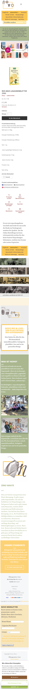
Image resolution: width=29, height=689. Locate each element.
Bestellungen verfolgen (9, 204)
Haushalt (24, 12)
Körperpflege (20, 14)
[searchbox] (14, 22)
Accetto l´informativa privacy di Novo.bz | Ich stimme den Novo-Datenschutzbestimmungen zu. (14, 638)
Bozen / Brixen (14, 659)
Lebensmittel (14, 12)
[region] (14, 675)
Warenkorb (9, 211)
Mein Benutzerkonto (20, 197)
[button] (7, 177)
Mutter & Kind (9, 14)
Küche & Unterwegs (11, 19)
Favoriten (20, 204)
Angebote (5, 12)
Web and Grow (25, 601)
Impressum (14, 586)
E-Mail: (4, 632)
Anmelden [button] (13, 687)
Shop (3, 95)
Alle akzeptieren (14, 677)
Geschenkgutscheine (20, 211)
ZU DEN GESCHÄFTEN (14, 567)
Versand (4, 107)
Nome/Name (6, 621)
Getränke (21, 19)
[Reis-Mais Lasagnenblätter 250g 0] (14, 75)
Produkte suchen (9, 197)
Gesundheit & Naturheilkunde (14, 17)
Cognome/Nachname (9, 625)
